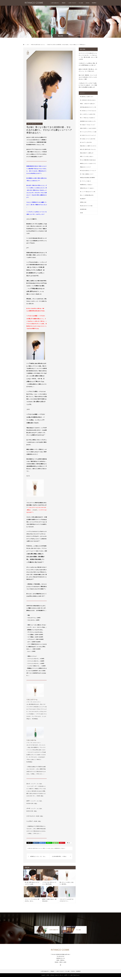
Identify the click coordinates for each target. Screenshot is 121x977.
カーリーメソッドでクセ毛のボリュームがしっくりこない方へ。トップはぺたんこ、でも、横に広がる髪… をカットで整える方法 (88, 56)
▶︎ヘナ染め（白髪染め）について (86, 174)
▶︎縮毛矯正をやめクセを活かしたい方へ (88, 121)
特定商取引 (94, 2)
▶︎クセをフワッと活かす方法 (86, 142)
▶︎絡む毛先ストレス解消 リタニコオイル (88, 145)
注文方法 (87, 2)
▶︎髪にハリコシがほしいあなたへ (48, 848)
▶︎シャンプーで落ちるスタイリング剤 (87, 191)
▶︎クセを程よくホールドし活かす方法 (87, 138)
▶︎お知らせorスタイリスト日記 (86, 205)
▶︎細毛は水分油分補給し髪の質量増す (87, 177)
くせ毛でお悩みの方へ (54, 2)
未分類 (81, 212)
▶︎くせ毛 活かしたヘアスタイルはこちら (88, 110)
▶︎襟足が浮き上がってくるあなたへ (87, 188)
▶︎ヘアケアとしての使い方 (85, 181)
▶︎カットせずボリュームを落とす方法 (87, 114)
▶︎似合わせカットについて (85, 166)
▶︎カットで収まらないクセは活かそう (87, 117)
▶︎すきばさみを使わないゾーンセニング (88, 170)
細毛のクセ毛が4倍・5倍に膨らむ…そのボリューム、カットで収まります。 (88, 70)
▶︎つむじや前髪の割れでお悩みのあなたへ (88, 161)
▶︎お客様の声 (82, 198)
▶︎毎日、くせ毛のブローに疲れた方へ (87, 103)
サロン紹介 (81, 2)
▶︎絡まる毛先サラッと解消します (86, 152)
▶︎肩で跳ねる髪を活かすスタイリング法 (88, 107)
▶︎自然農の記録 (83, 209)
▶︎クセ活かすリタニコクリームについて (88, 135)
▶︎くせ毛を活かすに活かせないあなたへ (88, 100)
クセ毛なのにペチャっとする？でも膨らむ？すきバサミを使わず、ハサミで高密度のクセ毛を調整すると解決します (88, 85)
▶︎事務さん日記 (83, 202)
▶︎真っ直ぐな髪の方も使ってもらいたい (34, 123)
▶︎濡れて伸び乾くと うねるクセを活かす (88, 128)
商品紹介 (63, 2)
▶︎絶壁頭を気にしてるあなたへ (60, 848)
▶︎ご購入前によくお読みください (86, 96)
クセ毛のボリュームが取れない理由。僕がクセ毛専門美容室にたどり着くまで (88, 64)
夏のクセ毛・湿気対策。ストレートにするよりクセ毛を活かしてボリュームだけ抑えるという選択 (88, 77)
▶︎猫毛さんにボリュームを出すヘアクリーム (88, 165)
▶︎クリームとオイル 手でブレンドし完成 (88, 131)
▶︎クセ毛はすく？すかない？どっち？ (87, 124)
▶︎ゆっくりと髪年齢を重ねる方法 (86, 195)
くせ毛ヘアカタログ (72, 2)
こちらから (34, 509)
